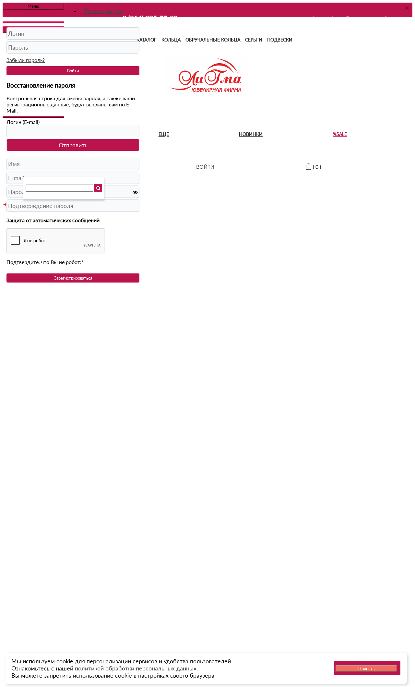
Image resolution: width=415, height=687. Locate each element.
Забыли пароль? (25, 60)
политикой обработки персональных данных (135, 668)
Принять (366, 668)
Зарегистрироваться (73, 278)
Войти (73, 70)
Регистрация (103, 10)
